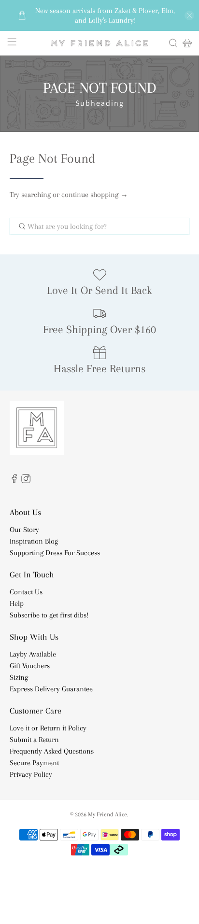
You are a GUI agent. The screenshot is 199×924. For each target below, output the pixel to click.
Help (17, 603)
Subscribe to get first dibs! (49, 615)
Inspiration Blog (34, 541)
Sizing (19, 677)
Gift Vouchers (30, 665)
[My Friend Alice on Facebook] (14, 480)
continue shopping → (94, 194)
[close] (189, 15)
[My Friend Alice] (99, 43)
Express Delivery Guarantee (51, 689)
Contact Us (26, 592)
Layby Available (33, 654)
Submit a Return (34, 739)
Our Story (24, 529)
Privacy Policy (31, 774)
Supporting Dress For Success (55, 552)
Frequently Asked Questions (52, 751)
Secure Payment (34, 762)
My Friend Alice (107, 814)
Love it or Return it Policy (48, 728)
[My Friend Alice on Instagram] (25, 480)
